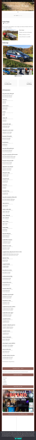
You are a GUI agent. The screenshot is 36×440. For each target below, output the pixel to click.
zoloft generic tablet (6, 172)
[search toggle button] (32, 0)
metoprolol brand (5, 178)
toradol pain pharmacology (7, 276)
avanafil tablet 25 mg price (7, 239)
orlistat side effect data (6, 349)
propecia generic (5, 105)
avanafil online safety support (7, 312)
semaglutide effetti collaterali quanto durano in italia (12, 251)
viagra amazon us (5, 203)
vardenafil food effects (6, 318)
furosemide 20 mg (5, 190)
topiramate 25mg (5, 257)
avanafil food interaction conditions (8, 306)
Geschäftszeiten (5, 384)
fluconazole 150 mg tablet (7, 136)
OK (15, 438)
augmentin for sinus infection (7, 166)
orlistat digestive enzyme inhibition (8, 343)
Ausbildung (4, 381)
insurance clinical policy (6, 337)
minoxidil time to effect (6, 300)
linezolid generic (5, 142)
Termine (4, 379)
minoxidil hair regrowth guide (7, 294)
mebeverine (4, 99)
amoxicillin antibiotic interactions (8, 355)
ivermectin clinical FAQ (6, 288)
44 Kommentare (6, 23)
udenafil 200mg (5, 227)
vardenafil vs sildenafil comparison (8, 324)
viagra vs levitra (5, 221)
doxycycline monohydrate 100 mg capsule (10, 154)
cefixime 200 (4, 117)
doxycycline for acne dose (7, 270)
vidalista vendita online (6, 209)
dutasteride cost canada (6, 245)
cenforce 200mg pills (6, 215)
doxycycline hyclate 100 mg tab (8, 93)
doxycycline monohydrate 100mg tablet (9, 197)
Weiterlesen (19, 438)
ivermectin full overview (6, 282)
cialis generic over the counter (7, 130)
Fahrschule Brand (18, 5)
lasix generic (4, 184)
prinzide (3, 111)
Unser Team (4, 382)
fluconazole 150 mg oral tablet (7, 160)
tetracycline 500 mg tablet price (8, 148)
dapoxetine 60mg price (6, 233)
